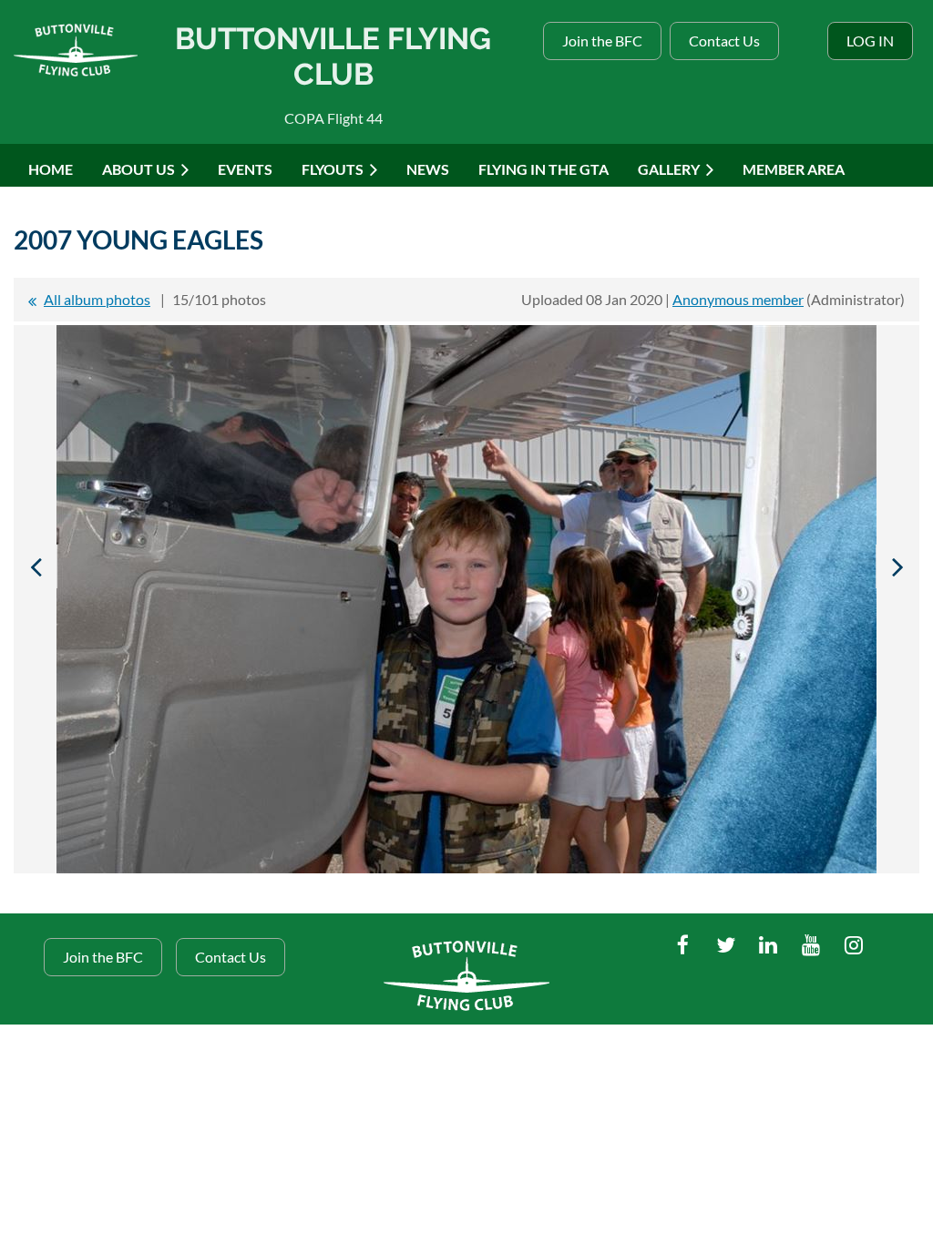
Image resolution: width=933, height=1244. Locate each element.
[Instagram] (854, 944)
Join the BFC (602, 40)
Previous (35, 566)
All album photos (97, 299)
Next (897, 566)
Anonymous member (738, 299)
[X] (725, 944)
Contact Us (724, 40)
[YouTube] (811, 944)
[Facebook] (682, 944)
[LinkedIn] (768, 944)
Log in (870, 40)
